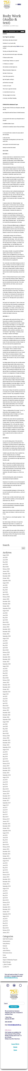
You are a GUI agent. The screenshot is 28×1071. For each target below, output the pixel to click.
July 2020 (5, 724)
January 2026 (6, 571)
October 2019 (6, 745)
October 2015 (6, 856)
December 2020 (6, 712)
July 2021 (5, 696)
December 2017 (6, 796)
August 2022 (6, 666)
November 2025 (6, 576)
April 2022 (5, 675)
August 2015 (6, 861)
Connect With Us (15, 1044)
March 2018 (5, 789)
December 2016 (6, 823)
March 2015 (5, 872)
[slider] (23, 31)
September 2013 (7, 914)
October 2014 (6, 884)
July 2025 (5, 585)
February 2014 (6, 902)
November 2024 (6, 604)
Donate (15, 1050)
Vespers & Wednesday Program (10, 960)
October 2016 (6, 828)
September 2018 (7, 775)
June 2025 (5, 587)
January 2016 (6, 849)
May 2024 (5, 617)
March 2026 (5, 567)
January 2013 (6, 932)
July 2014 (5, 891)
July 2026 (5, 557)
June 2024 (5, 615)
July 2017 (5, 807)
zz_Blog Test (6, 966)
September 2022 (7, 664)
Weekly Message (7, 962)
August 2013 (6, 916)
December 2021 (6, 685)
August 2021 (6, 694)
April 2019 (5, 759)
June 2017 (5, 810)
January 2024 (6, 627)
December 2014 (6, 879)
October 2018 (6, 773)
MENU (19, 4)
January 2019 (6, 766)
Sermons (16, 25)
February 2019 (6, 763)
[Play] (4, 31)
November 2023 (6, 631)
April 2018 (5, 786)
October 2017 (6, 800)
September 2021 (7, 692)
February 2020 (6, 736)
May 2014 (5, 895)
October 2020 (6, 717)
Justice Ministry (6, 950)
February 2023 (6, 652)
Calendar (15, 1047)
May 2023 (5, 645)
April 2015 (5, 870)
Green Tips (5, 948)
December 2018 (6, 768)
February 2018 (6, 791)
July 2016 (5, 835)
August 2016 (6, 833)
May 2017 (5, 812)
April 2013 (5, 925)
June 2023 (5, 643)
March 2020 (5, 733)
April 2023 (5, 648)
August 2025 (6, 583)
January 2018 (6, 793)
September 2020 (7, 719)
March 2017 (5, 817)
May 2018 (5, 784)
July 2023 (5, 641)
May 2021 (5, 701)
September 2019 (7, 747)
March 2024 (5, 622)
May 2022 (5, 673)
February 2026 (6, 569)
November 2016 (6, 826)
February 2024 (6, 624)
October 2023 (6, 634)
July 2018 (5, 780)
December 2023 (6, 629)
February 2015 (6, 874)
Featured (5, 946)
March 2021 (5, 705)
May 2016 (5, 840)
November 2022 (6, 659)
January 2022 (6, 682)
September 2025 (7, 580)
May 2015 (5, 867)
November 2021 (6, 687)
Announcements (6, 941)
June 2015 (5, 865)
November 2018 (6, 770)
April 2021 (5, 703)
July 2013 (5, 918)
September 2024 (7, 608)
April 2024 (5, 620)
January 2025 (6, 599)
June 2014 (5, 893)
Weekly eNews (14, 1006)
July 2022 (5, 668)
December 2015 (6, 851)
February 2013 (6, 930)
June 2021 (5, 698)
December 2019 (6, 740)
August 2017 (6, 805)
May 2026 (5, 562)
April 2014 (5, 898)
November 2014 (6, 881)
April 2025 (5, 592)
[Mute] (19, 31)
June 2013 (5, 921)
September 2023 (7, 636)
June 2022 (5, 671)
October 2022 (6, 661)
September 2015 (7, 858)
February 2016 (6, 847)
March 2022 (5, 678)
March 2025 (5, 594)
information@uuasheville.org (10, 978)
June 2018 (5, 782)
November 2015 (6, 854)
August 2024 (6, 610)
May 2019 (5, 756)
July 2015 (5, 863)
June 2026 (5, 560)
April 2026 (5, 564)
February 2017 (6, 819)
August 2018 (6, 777)
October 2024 (6, 606)
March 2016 (5, 844)
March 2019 (5, 761)
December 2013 (6, 907)
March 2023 (5, 650)
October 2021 (6, 689)
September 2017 (7, 803)
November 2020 (6, 715)
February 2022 (6, 680)
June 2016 (5, 837)
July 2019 (5, 752)
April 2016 (5, 842)
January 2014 (6, 905)
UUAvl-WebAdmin (7, 25)
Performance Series (7, 953)
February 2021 (6, 708)
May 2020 (5, 729)
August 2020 (6, 722)
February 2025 (6, 597)
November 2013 (6, 909)
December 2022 (6, 657)
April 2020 (5, 731)
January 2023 (6, 654)
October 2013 (6, 911)
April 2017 (5, 814)
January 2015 (6, 877)
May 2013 (5, 923)
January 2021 (6, 710)
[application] (14, 31)
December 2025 (6, 573)
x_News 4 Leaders (7, 964)
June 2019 (5, 754)
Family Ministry (6, 943)
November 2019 (6, 742)
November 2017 (6, 798)
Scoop (4, 955)
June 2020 (5, 726)
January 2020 (6, 738)
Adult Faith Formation (8, 939)
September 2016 (7, 830)
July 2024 (5, 613)
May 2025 (5, 590)
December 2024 (6, 601)
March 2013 (5, 928)
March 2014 (5, 900)
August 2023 (6, 638)
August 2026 (6, 555)
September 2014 (7, 886)
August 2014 (6, 888)
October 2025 (6, 578)
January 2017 (6, 821)
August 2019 (6, 749)
